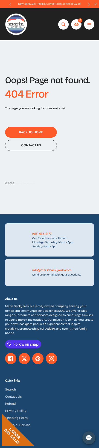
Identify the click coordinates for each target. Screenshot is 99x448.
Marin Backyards (25, 183)
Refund (10, 404)
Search (10, 389)
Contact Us (13, 397)
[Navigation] (89, 24)
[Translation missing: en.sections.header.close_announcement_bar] (95, 4)
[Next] (88, 4)
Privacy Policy (15, 411)
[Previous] (10, 4)
